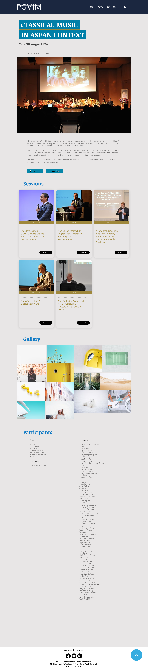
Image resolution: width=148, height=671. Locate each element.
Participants (45, 53)
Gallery (36, 53)
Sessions (28, 53)
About (21, 53)
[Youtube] (74, 655)
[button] (112, 6)
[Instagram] (79, 655)
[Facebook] (68, 655)
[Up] (136, 655)
